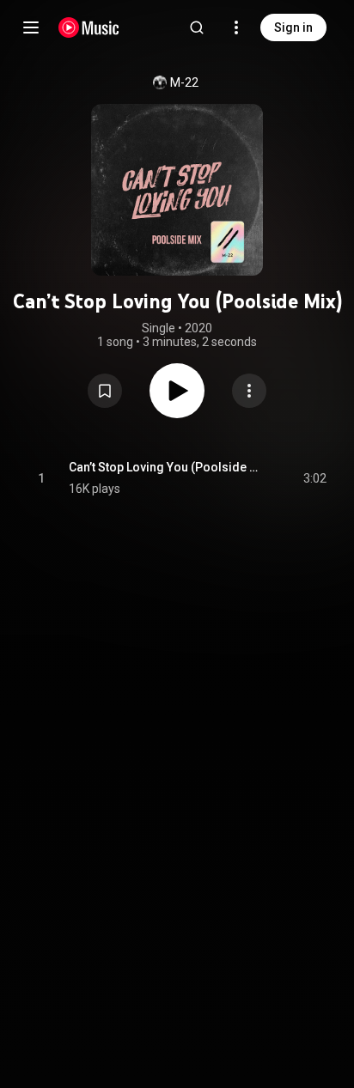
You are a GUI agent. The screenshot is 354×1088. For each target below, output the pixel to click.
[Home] (88, 27)
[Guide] (31, 27)
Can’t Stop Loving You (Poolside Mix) (166, 467)
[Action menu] (249, 391)
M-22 (184, 82)
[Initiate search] (197, 27)
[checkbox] (314, 478)
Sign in (293, 27)
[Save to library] (105, 390)
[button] (105, 391)
